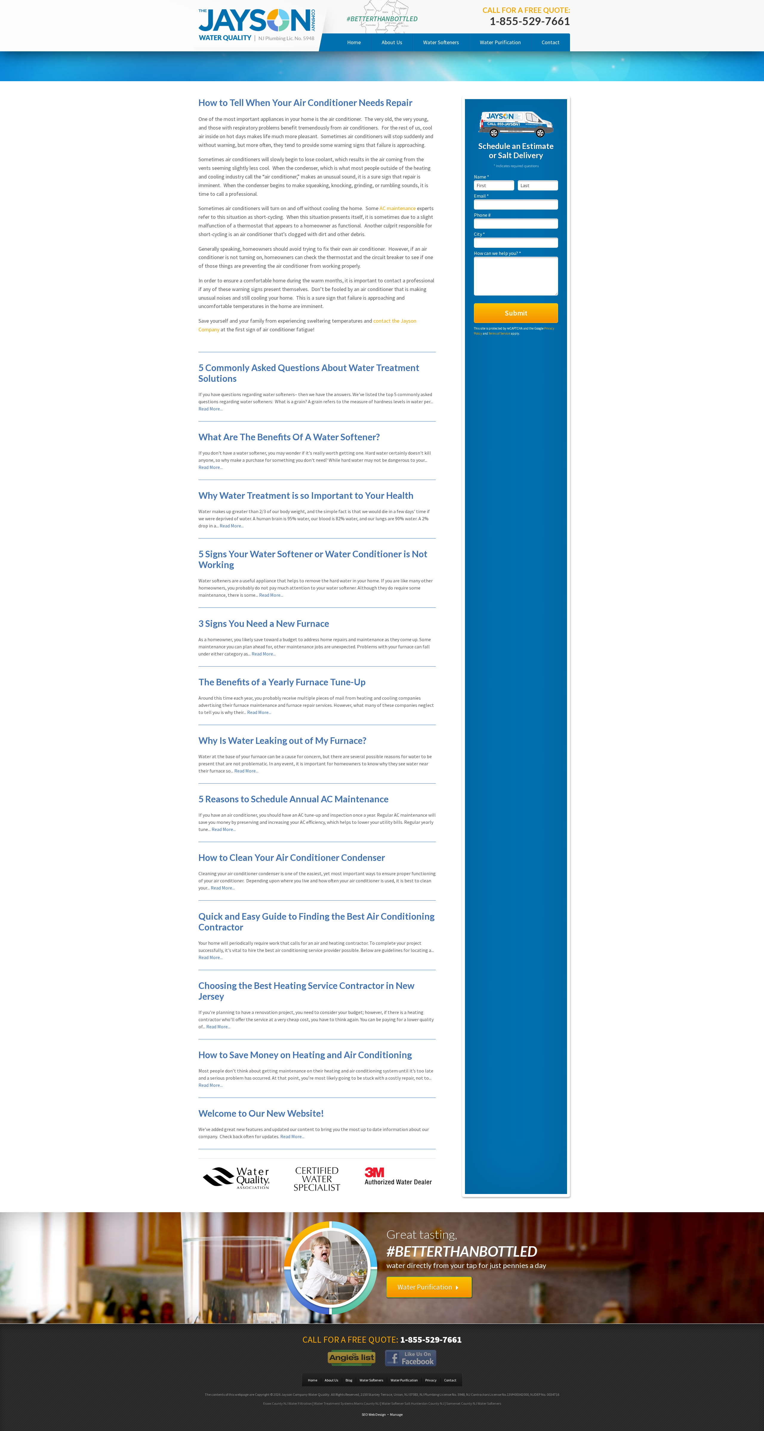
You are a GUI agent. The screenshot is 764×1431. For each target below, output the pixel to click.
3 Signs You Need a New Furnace (263, 623)
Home (354, 42)
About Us (392, 42)
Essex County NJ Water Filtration (287, 1403)
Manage (396, 1414)
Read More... (210, 409)
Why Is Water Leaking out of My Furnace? (282, 740)
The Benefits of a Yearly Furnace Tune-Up (282, 681)
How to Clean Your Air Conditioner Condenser (291, 857)
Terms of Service (499, 333)
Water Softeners (441, 42)
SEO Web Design (374, 1414)
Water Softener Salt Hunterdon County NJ (413, 1403)
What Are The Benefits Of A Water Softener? (289, 436)
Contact (551, 42)
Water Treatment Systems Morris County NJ (347, 1403)
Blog (349, 1380)
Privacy (431, 1380)
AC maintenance (398, 208)
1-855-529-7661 (529, 20)
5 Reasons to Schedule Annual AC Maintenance (293, 798)
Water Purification (500, 42)
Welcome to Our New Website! (261, 1113)
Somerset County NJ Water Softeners (473, 1403)
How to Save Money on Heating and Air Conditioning (305, 1054)
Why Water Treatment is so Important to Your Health (306, 495)
